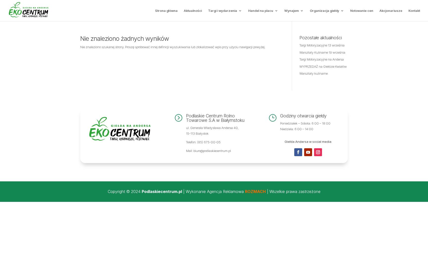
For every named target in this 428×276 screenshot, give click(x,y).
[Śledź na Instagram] (318, 152)
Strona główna (166, 11)
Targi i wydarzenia (222, 11)
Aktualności (193, 11)
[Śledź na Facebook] (298, 152)
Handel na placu (260, 11)
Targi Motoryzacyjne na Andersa (321, 59)
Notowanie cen (361, 11)
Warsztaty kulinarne (313, 73)
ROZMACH (255, 191)
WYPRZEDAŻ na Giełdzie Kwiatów (323, 66)
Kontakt (414, 11)
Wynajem (291, 11)
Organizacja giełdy (324, 11)
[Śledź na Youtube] (308, 152)
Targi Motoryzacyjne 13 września (322, 45)
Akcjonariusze (390, 11)
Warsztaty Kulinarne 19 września (322, 52)
